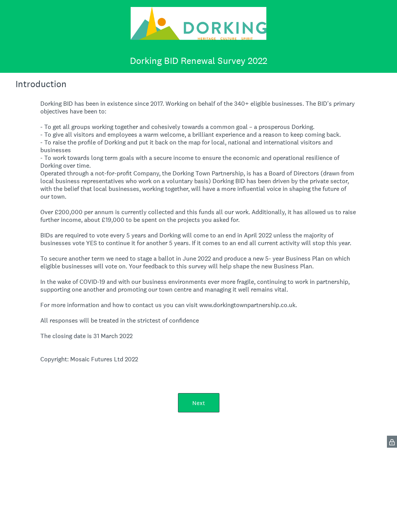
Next (198, 403)
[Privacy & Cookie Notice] (392, 442)
